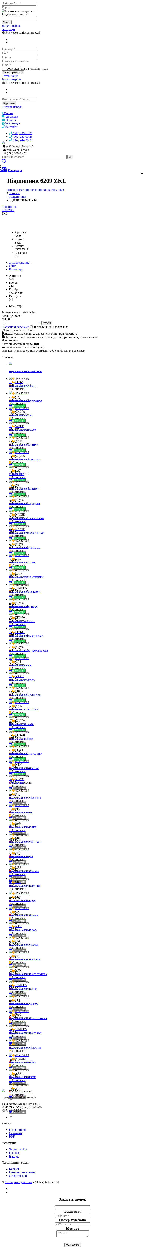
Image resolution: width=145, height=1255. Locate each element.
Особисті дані (18, 1175)
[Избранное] (4, 161)
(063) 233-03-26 (22, 136)
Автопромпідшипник (18, 1182)
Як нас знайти (18, 1149)
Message (72, 1228)
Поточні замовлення (22, 1172)
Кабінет (14, 1169)
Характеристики (19, 262)
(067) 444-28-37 (22, 140)
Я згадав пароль (12, 106)
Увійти (6, 22)
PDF (12, 1136)
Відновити (9, 103)
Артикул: (21, 232)
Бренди (14, 1156)
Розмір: (19, 246)
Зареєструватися (13, 72)
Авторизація (10, 75)
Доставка (11, 116)
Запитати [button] (19, 788)
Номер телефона (72, 1220)
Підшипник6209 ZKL (9, 208)
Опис (12, 266)
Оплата (8, 113)
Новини (10, 120)
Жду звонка (72, 1244)
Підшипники (17, 1129)
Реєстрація (8, 29)
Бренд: (19, 239)
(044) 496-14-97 (22, 133)
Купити (19, 406)
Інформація (12, 123)
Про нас (14, 1152)
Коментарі (15, 269)
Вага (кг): (21, 252)
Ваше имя (72, 1211)
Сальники (15, 1133)
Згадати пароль (11, 25)
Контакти (11, 126)
